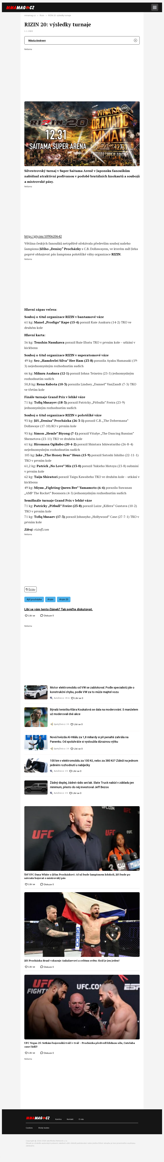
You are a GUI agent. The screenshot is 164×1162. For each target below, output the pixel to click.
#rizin (50, 599)
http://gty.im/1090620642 (43, 236)
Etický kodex (43, 1128)
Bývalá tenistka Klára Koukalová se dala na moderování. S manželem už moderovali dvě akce (94, 712)
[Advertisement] (82, 72)
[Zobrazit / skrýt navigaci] (154, 7)
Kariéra (58, 1119)
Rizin (42, 15)
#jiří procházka (34, 599)
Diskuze (48, 615)
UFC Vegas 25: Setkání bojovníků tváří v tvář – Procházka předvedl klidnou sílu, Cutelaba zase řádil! (79, 1044)
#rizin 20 (63, 599)
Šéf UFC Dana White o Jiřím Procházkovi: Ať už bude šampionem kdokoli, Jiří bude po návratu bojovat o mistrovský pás (77, 876)
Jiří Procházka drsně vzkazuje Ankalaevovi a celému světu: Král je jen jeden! (71, 960)
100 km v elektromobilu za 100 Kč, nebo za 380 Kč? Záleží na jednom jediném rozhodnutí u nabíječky (94, 763)
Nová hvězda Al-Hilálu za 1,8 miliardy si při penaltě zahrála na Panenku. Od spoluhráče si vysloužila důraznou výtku (89, 739)
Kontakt (70, 1119)
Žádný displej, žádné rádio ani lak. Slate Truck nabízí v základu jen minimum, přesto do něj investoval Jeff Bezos (92, 785)
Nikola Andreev (37, 40)
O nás (81, 1119)
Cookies (29, 1128)
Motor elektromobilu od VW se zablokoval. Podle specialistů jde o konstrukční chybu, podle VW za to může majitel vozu (92, 690)
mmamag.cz (30, 15)
